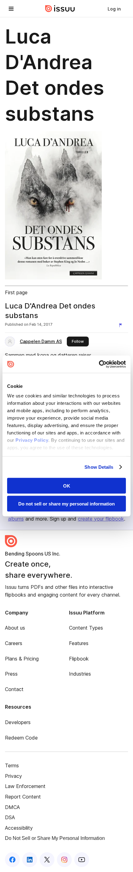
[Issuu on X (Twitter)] (47, 859)
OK (66, 485)
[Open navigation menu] (11, 8)
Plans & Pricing (22, 659)
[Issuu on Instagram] (64, 859)
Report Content (23, 797)
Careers (13, 643)
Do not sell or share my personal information (66, 503)
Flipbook (79, 659)
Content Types (86, 628)
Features (78, 643)
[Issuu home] (60, 8)
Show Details (98, 467)
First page (16, 292)
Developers (18, 722)
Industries (80, 674)
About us (15, 628)
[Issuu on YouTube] (81, 859)
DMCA (12, 807)
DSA (10, 817)
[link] (114, 8)
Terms (12, 765)
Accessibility (19, 828)
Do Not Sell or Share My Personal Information (55, 838)
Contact (14, 689)
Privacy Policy (31, 440)
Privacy (13, 776)
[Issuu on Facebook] (12, 859)
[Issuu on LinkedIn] (29, 859)
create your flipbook (101, 519)
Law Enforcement (25, 786)
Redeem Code (21, 738)
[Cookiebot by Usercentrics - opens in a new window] (99, 364)
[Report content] (122, 325)
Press (11, 674)
